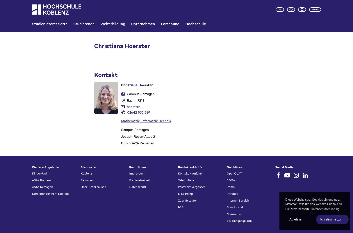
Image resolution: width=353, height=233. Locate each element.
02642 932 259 (138, 112)
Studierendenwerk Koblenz (50, 194)
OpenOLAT (234, 173)
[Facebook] (278, 175)
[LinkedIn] (305, 175)
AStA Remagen (42, 187)
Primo (231, 187)
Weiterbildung (112, 23)
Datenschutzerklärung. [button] (325, 209)
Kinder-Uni (39, 173)
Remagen (87, 180)
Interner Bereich (238, 200)
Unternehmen (143, 23)
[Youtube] (287, 175)
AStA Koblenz (41, 180)
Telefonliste (186, 180)
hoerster (133, 106)
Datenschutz (138, 187)
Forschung (170, 23)
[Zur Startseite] (56, 9)
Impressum (137, 173)
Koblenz (86, 173)
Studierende (84, 23)
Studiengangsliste (239, 221)
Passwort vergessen (192, 187)
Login (315, 9)
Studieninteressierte (49, 23)
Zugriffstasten (187, 200)
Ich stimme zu (330, 219)
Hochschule (195, 23)
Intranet (232, 194)
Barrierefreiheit (139, 180)
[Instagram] (296, 175)
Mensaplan (234, 214)
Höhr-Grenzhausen (93, 187)
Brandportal (235, 207)
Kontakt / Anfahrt (190, 173)
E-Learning (185, 194)
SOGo (231, 180)
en (280, 9)
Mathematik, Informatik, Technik (146, 121)
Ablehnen (296, 219)
